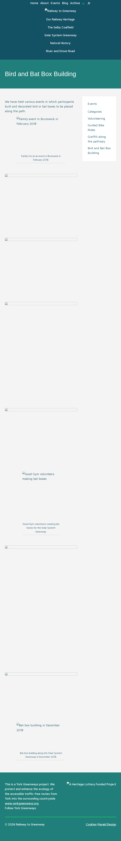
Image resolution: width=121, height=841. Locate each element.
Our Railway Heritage (60, 19)
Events (55, 3)
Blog (65, 3)
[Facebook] (44, 808)
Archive (75, 3)
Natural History (60, 43)
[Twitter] (39, 808)
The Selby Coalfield (60, 27)
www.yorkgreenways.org (22, 803)
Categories (95, 111)
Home (34, 3)
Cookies (91, 824)
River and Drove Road (60, 51)
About (44, 3)
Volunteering (96, 118)
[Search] (88, 3)
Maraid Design (106, 824)
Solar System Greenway (60, 35)
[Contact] (83, 3)
